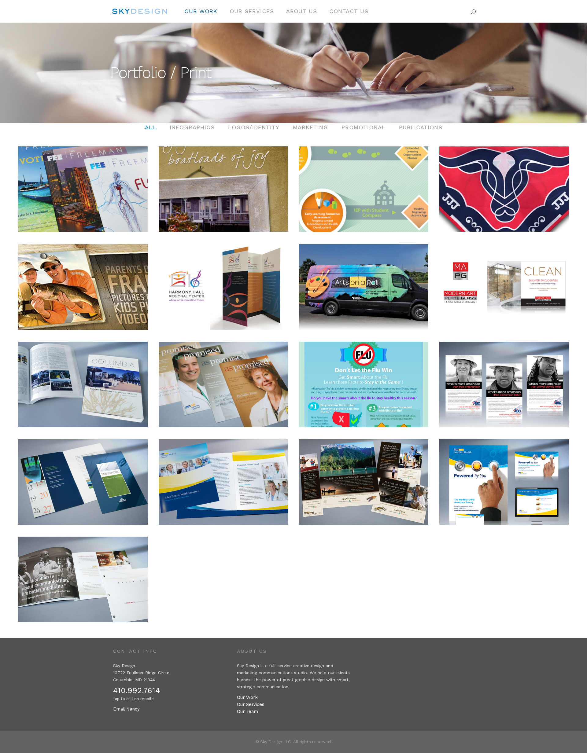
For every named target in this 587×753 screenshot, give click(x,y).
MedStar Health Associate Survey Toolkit (504, 477)
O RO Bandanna (504, 184)
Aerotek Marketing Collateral (83, 477)
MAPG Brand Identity (504, 282)
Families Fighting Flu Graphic (363, 380)
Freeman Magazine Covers (83, 185)
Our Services (250, 704)
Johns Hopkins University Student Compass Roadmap (363, 185)
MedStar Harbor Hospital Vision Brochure (83, 575)
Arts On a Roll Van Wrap (364, 282)
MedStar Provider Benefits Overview (223, 477)
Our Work (247, 697)
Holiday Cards (223, 184)
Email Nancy (126, 709)
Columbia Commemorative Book (83, 380)
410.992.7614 (136, 690)
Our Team (247, 711)
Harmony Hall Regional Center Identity (223, 282)
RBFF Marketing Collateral (83, 282)
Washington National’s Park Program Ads (504, 380)
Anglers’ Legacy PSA (364, 477)
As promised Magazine (223, 380)
